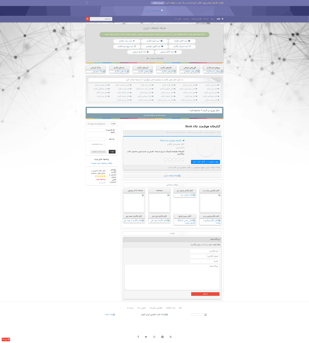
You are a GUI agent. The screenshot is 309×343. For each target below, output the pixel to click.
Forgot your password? (96, 124)
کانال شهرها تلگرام (149, 92)
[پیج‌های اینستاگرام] (214, 71)
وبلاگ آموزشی (96, 67)
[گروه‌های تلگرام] (145, 71)
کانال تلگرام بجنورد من (185, 190)
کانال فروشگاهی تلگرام (215, 96)
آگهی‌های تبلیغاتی (190, 67)
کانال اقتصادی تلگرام (105, 85)
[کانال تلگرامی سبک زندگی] (210, 202)
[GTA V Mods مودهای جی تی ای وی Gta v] (134, 202)
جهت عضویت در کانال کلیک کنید (205, 161)
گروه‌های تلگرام (142, 67)
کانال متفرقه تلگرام (127, 96)
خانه (218, 19)
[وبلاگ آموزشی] (98, 71)
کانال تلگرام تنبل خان (159, 216)
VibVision (159, 190)
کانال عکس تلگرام (105, 92)
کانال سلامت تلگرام (193, 92)
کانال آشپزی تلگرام (215, 85)
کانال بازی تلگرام (215, 89)
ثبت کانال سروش (167, 51)
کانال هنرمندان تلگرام (149, 100)
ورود (212, 19)
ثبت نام (206, 19)
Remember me (97, 144)
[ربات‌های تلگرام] (122, 71)
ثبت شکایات (170, 307)
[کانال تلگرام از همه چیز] (134, 220)
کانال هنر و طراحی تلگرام (171, 100)
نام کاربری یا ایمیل (110, 131)
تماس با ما (178, 19)
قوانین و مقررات (196, 19)
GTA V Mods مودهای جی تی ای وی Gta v (128, 190)
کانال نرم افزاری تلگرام (193, 100)
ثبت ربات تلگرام (125, 41)
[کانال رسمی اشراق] (185, 221)
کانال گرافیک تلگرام (171, 96)
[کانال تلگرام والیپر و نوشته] (210, 221)
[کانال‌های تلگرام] (169, 71)
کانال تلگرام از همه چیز (134, 216)
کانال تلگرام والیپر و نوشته (210, 216)
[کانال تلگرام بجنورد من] (187, 195)
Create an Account (98, 151)
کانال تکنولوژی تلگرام (171, 89)
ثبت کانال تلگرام (180, 41)
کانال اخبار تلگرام (149, 85)
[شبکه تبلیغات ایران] (154, 10)
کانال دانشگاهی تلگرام (105, 89)
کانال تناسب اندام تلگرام (149, 89)
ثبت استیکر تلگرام (181, 46)
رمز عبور (112, 139)
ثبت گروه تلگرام (153, 41)
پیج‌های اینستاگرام (213, 67)
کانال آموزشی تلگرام (193, 85)
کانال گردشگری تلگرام (149, 96)
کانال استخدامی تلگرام (127, 85)
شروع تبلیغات (157, 2)
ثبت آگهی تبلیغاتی (153, 46)
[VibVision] (159, 202)
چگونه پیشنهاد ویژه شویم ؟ (101, 163)
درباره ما (186, 19)
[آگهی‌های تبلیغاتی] (192, 71)
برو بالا (5, 339)
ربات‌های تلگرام (119, 67)
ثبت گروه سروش (139, 51)
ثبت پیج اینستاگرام (125, 46)
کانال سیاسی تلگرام (171, 92)
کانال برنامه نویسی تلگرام (193, 89)
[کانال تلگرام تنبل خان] (160, 220)
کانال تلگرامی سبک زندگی (210, 190)
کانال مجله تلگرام (105, 96)
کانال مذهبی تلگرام (215, 100)
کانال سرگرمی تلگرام (215, 92)
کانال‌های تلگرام (166, 67)
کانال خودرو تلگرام (127, 89)
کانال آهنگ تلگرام (171, 85)
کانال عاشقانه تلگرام (127, 92)
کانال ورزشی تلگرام (127, 100)
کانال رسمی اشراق (185, 216)
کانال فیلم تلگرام (193, 96)
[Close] (87, 2)
